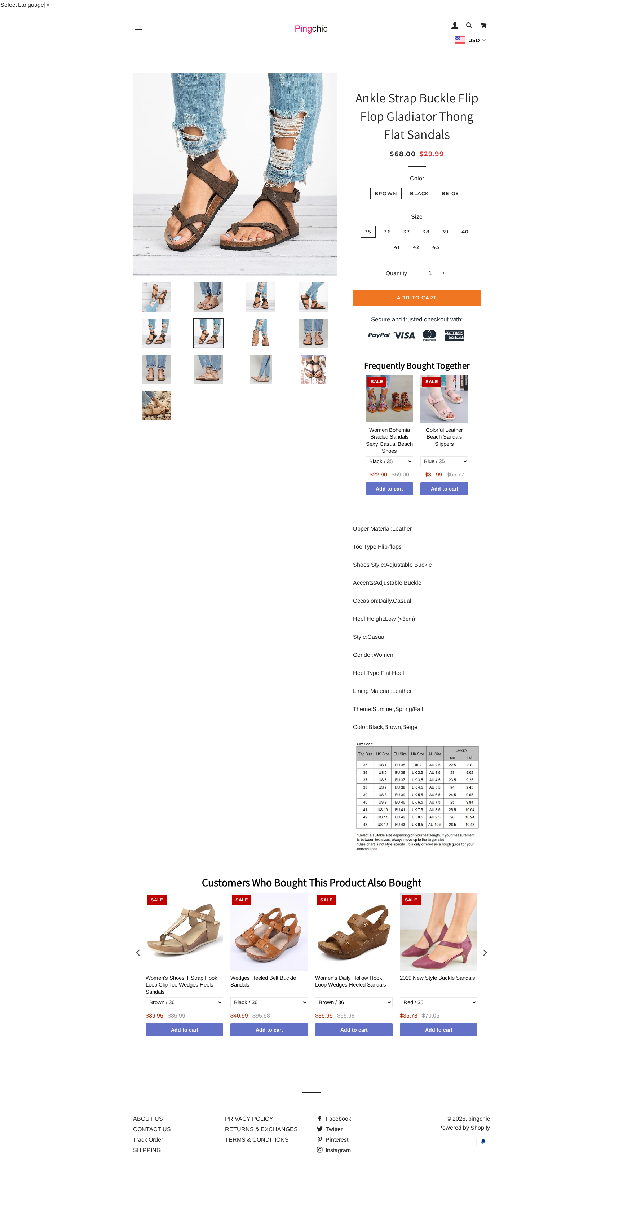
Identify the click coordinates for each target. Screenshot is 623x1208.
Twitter (333, 1129)
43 (435, 247)
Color (417, 178)
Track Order (148, 1140)
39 (445, 231)
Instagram (337, 1150)
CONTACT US (152, 1129)
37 (406, 231)
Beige (450, 193)
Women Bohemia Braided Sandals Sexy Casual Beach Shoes (389, 440)
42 (416, 247)
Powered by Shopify (464, 1128)
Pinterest (336, 1140)
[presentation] (138, 952)
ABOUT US (148, 1119)
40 (465, 231)
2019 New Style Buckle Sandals (437, 978)
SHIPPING (147, 1150)
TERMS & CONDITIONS (257, 1140)
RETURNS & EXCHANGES (261, 1129)
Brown (386, 193)
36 (387, 231)
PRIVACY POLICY (249, 1119)
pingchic (479, 1119)
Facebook (337, 1119)
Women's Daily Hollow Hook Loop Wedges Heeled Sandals (350, 981)
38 (426, 231)
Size (417, 217)
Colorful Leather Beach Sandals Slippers (444, 437)
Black (419, 193)
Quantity (396, 273)
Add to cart (389, 489)
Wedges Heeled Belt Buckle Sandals (263, 981)
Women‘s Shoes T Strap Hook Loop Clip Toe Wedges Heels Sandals (181, 985)
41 (397, 247)
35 (368, 231)
